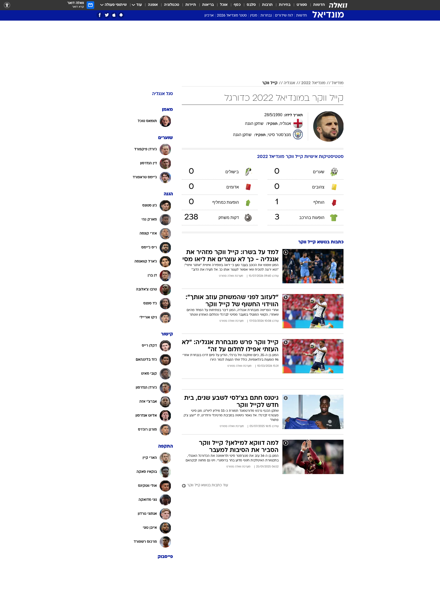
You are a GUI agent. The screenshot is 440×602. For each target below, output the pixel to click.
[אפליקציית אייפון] (114, 15)
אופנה (153, 5)
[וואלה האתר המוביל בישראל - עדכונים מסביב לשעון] (338, 5)
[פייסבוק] (100, 15)
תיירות (190, 5)
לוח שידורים (284, 15)
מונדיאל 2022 (313, 83)
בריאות (208, 5)
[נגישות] (7, 5)
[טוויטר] (107, 15)
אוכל (224, 5)
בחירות (285, 5)
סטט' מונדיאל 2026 (232, 15)
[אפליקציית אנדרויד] (121, 15)
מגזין (253, 15)
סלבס (251, 5)
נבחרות (266, 15)
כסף (237, 5)
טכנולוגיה (171, 5)
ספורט (302, 5)
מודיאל (337, 83)
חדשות (319, 5)
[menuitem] (316, 5)
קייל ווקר (270, 83)
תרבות (267, 5)
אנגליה (289, 83)
